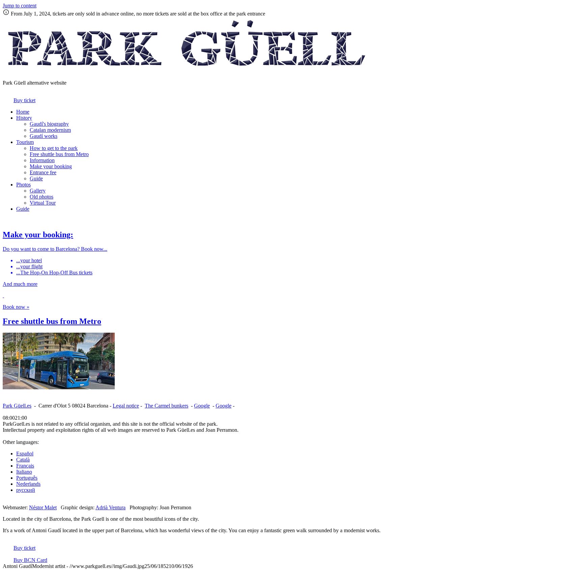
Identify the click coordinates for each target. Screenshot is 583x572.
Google (202, 406)
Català (23, 459)
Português (26, 478)
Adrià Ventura (110, 507)
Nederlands (28, 484)
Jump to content (19, 5)
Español (24, 453)
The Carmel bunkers (166, 406)
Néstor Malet (43, 507)
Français (25, 466)
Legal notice (126, 406)
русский (25, 490)
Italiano (24, 472)
